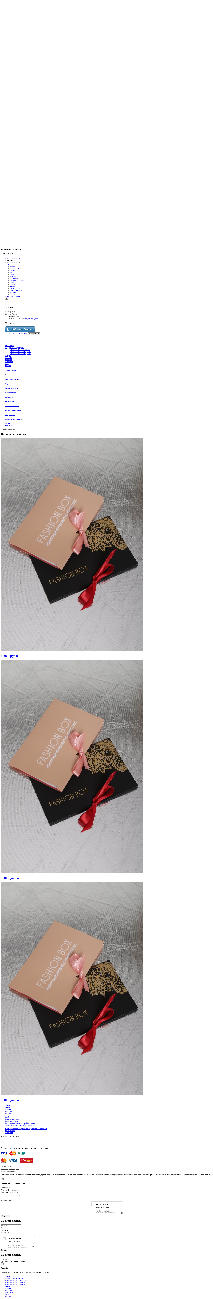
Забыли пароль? (11, 333)
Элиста (12, 294)
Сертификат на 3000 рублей (20, 352)
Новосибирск (15, 268)
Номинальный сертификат (14, 419)
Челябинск (14, 278)
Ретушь (8, 356)
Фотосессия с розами (12, 406)
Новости (8, 358)
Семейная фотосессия (12, 379)
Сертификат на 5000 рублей (20, 354)
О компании (10, 1131)
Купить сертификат (12, 1119)
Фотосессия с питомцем (13, 410)
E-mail (7, 312)
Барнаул (13, 292)
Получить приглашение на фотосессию (20, 1123)
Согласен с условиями (23, 319)
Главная (8, 424)
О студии (8, 360)
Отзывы (8, 366)
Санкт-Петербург (16, 290)
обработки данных (32, 319)
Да (6, 264)
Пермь (12, 284)
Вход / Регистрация (12, 296)
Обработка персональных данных (10, 1169)
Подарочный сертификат (14, 348)
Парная (7, 384)
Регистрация (22, 333)
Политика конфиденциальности (9, 1171)
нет (9, 264)
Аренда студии (10, 415)
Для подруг (9, 397)
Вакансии (9, 1133)
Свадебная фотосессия (12, 388)
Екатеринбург (15, 288)
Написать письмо (12, 1121)
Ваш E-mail (5, 1192)
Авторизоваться (34, 333)
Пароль (8, 314)
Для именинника (10, 370)
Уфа (11, 272)
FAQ (7, 364)
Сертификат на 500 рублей (20, 350)
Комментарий (6, 1200)
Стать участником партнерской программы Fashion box (26, 1129)
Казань (12, 266)
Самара (12, 270)
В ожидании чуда (10, 392)
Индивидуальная (11, 375)
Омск (12, 274)
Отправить (5, 1216)
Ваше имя (4, 1188)
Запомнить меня (14, 316)
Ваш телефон (6, 1190)
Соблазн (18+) (9, 401)
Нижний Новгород (12, 258)
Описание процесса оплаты (8, 1166)
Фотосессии (9, 346)
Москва (13, 286)
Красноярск (14, 276)
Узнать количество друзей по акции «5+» (20, 1125)
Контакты (9, 362)
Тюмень (13, 282)
